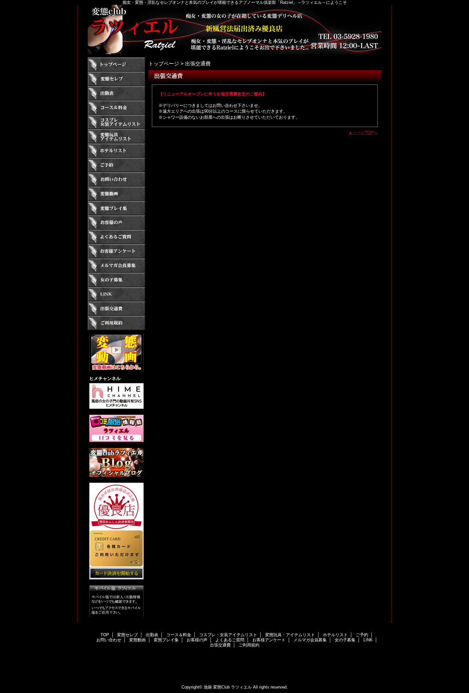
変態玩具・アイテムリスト (116, 136)
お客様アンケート (116, 251)
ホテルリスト (116, 151)
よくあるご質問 (116, 237)
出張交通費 (116, 309)
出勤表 (116, 93)
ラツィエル (234, 29)
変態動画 (116, 194)
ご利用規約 (116, 323)
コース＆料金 (116, 108)
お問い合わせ (116, 179)
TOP (116, 64)
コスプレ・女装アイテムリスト (116, 122)
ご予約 (116, 165)
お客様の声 (116, 222)
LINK (116, 294)
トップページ (163, 63)
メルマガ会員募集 (116, 265)
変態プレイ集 (116, 208)
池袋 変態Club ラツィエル (228, 687)
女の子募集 (116, 280)
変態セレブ (116, 79)
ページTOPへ (365, 132)
